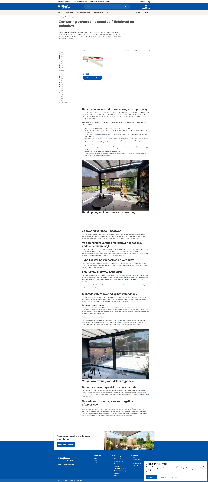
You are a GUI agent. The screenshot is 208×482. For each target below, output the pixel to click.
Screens (116, 466)
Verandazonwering (78, 16)
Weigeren (163, 477)
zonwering (142, 285)
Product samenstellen (92, 78)
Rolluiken (116, 464)
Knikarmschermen (119, 459)
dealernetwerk (92, 408)
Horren (116, 475)
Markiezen (117, 473)
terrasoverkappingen (130, 277)
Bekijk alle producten (66, 444)
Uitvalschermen (118, 461)
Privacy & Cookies (62, 480)
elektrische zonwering (142, 394)
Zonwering (70, 16)
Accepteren (151, 477)
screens (104, 134)
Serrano (87, 74)
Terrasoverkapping (120, 468)
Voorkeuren (175, 477)
